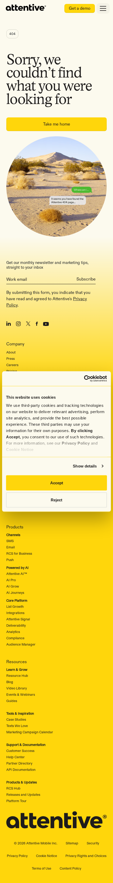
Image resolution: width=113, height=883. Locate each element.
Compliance (15, 638)
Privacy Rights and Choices (85, 856)
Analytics (13, 632)
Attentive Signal (18, 619)
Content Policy (70, 868)
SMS (10, 541)
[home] (26, 8)
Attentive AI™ (16, 574)
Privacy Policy (76, 443)
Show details (85, 466)
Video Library (16, 688)
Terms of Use (41, 868)
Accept (56, 482)
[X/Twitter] (28, 324)
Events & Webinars (20, 694)
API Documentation (20, 769)
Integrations (15, 613)
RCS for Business (19, 553)
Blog (9, 682)
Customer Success (20, 751)
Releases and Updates (23, 794)
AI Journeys (15, 592)
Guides (11, 701)
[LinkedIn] (8, 324)
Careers (12, 365)
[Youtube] (46, 324)
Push (10, 560)
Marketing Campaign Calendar (29, 732)
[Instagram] (18, 324)
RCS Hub (13, 788)
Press (10, 358)
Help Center (15, 757)
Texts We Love (17, 726)
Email (10, 547)
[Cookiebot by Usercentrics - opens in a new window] (84, 378)
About (11, 352)
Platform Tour (16, 801)
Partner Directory (19, 763)
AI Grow (12, 586)
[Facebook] (37, 324)
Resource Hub (17, 675)
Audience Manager (20, 644)
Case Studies (16, 719)
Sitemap (72, 843)
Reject (56, 500)
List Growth (15, 606)
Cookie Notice (20, 449)
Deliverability (16, 625)
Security (93, 843)
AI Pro (11, 580)
